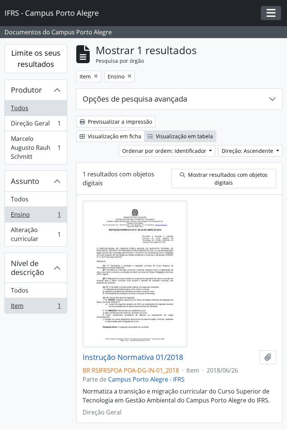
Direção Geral (35, 125)
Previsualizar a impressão (119, 121)
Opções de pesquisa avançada (135, 99)
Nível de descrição (27, 267)
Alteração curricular (35, 234)
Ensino (35, 216)
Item (35, 307)
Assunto (25, 181)
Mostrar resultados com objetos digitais (227, 178)
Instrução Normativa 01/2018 (133, 357)
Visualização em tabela (183, 136)
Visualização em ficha (113, 136)
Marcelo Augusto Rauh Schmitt (35, 148)
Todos (19, 108)
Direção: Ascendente (248, 150)
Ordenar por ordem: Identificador (165, 150)
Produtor (26, 90)
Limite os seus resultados (36, 58)
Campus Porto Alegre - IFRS (146, 379)
